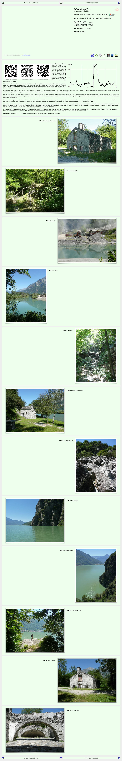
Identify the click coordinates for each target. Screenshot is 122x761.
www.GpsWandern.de (25, 55)
